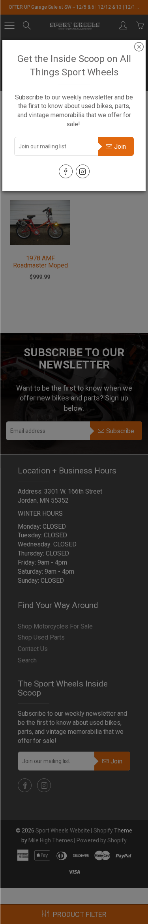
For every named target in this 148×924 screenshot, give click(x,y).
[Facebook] (66, 171)
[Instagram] (83, 171)
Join (120, 146)
